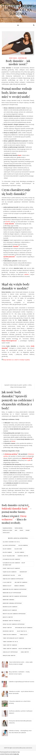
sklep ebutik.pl (22, 631)
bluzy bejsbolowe (9, 555)
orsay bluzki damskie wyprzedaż (14, 624)
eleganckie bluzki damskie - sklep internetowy (14, 563)
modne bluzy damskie (10, 610)
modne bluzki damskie (10, 606)
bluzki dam (18, 548)
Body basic (13, 58)
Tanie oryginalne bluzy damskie (13, 638)
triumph (27, 530)
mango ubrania (19, 585)
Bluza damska (23, 545)
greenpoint (23, 571)
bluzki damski (19, 552)
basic (19, 155)
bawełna (7, 221)
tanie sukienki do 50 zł (10, 641)
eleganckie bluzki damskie (11, 559)
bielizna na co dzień (7, 530)
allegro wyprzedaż (9, 545)
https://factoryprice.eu (9, 340)
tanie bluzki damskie (10, 634)
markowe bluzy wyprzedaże (12, 592)
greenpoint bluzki (9, 575)
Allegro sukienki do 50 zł (11, 541)
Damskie (15, 246)
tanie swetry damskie (10, 645)
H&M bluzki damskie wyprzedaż (13, 578)
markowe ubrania (8, 599)
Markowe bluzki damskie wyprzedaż (14, 589)
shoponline (22, 58)
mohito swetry (8, 617)
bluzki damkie (7, 552)
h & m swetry (7, 582)
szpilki (28, 460)
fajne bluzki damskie (10, 571)
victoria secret (6, 532)
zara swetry (25, 652)
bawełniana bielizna (7, 528)
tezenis (21, 530)
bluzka (13, 441)
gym (19, 575)
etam (16, 530)
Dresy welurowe (14, 517)
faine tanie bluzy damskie (11, 568)
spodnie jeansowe (9, 256)
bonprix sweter (23, 555)
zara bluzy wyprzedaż (10, 652)
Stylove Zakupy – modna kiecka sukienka (18, 10)
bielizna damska (18, 528)
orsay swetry (7, 627)
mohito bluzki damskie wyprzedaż (14, 613)
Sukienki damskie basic (15, 508)
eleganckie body (27, 458)
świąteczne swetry (9, 655)
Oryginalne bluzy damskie (23, 627)
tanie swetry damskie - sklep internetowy (17, 648)
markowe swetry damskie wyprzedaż (15, 596)
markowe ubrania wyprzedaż (12, 603)
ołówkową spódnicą (11, 454)
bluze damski (7, 548)
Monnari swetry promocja (11, 620)
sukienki (26, 274)
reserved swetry (8, 631)
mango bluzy (7, 585)
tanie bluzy (24, 634)
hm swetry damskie (21, 582)
